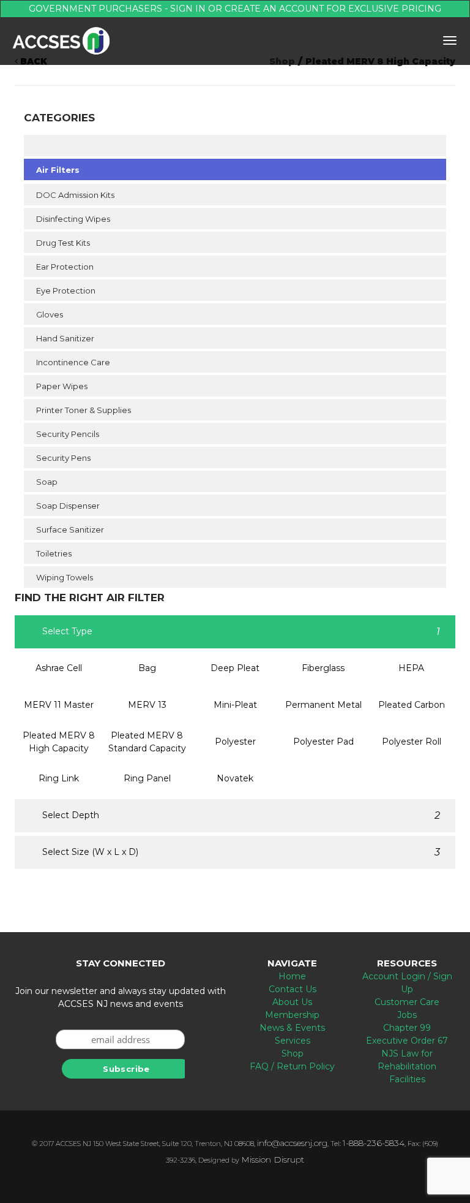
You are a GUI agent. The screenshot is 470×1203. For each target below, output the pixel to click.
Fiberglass (323, 668)
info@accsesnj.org (292, 1142)
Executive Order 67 (407, 1040)
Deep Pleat (235, 668)
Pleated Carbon (411, 704)
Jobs (407, 1014)
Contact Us (292, 989)
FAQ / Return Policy (292, 1066)
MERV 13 (147, 704)
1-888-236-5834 (374, 1142)
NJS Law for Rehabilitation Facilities (407, 1066)
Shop (293, 1053)
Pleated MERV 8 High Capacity (59, 742)
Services (292, 1040)
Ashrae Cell (58, 668)
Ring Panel (147, 778)
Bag (147, 668)
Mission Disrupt (272, 1159)
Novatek (235, 778)
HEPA (411, 668)
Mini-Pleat (235, 704)
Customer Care (407, 1002)
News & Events (292, 1027)
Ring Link (59, 778)
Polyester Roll (411, 741)
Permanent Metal (323, 704)
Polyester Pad (323, 741)
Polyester (235, 741)
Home (292, 976)
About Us (292, 1002)
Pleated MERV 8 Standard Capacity (147, 742)
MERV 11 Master (59, 704)
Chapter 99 (407, 1027)
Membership (292, 1014)
